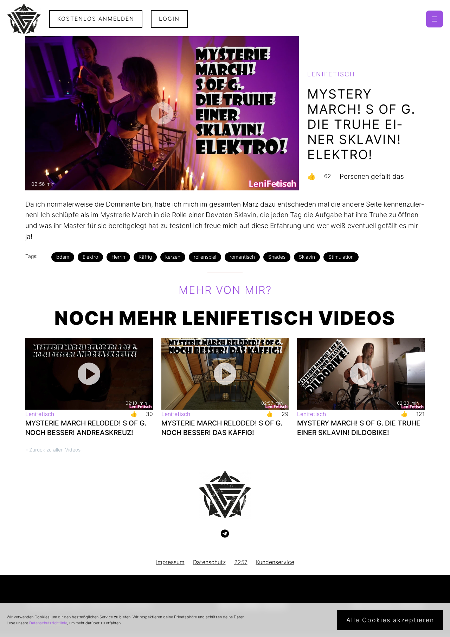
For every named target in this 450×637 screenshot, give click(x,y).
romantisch (242, 257)
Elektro (90, 257)
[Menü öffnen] (434, 19)
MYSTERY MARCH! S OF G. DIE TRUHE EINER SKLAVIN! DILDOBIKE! (358, 428)
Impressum (170, 562)
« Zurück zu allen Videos (53, 450)
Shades (276, 257)
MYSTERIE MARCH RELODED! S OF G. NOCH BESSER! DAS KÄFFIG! (221, 428)
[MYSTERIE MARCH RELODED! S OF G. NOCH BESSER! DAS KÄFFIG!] (225, 374)
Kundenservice (275, 562)
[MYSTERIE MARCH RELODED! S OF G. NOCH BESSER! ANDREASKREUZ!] (89, 374)
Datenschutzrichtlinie (48, 622)
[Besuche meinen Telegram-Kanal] (225, 534)
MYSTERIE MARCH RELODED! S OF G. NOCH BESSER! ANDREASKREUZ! (85, 428)
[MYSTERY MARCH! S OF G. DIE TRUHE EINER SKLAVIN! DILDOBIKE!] (361, 374)
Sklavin (307, 257)
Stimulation (341, 257)
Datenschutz (209, 562)
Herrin (118, 257)
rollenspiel (205, 257)
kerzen (172, 257)
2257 (241, 562)
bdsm (62, 257)
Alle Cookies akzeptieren (390, 620)
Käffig (145, 257)
